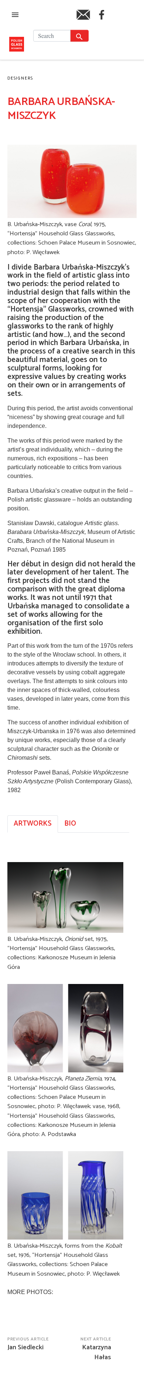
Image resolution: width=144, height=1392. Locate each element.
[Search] (79, 36)
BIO (70, 823)
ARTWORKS (33, 823)
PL (121, 21)
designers (20, 78)
